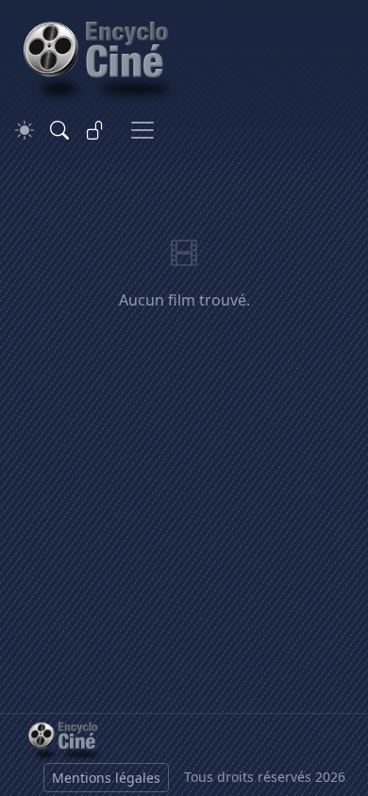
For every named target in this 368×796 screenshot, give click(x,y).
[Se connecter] (95, 130)
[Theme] (24, 130)
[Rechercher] (59, 130)
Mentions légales (106, 778)
